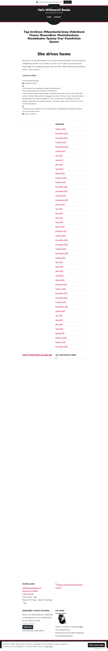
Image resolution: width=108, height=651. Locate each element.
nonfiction (56, 101)
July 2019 (58, 315)
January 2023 (60, 129)
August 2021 (60, 204)
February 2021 (60, 231)
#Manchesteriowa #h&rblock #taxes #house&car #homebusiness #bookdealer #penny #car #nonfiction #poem (52, 110)
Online (62, 101)
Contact (57, 17)
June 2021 (59, 213)
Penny (67, 101)
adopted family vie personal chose (50, 93)
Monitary (49, 101)
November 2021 (61, 191)
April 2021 (59, 222)
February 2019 (60, 338)
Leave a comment (30, 114)
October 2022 (60, 142)
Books (82, 96)
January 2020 (60, 289)
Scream (24, 104)
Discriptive (69, 98)
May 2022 (59, 164)
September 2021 (61, 200)
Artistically (79, 93)
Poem (72, 101)
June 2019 (59, 320)
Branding (25, 98)
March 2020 (60, 280)
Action (25, 93)
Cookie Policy (48, 646)
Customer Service (60, 98)
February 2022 (61, 178)
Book (53, 96)
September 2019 (61, 306)
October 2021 (60, 195)
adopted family (33, 93)
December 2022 (61, 133)
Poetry (80, 101)
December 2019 (61, 293)
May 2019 (59, 324)
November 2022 (61, 138)
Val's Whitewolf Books (54, 10)
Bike (43, 96)
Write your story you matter (37, 355)
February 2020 (61, 284)
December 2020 (61, 240)
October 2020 (60, 249)
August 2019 (60, 311)
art (69, 93)
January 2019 (60, 342)
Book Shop (75, 96)
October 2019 (60, 302)
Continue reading (29, 75)
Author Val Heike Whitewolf (31, 96)
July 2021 (58, 209)
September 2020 (61, 253)
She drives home (54, 54)
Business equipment (42, 98)
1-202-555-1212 (27, 594)
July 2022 (59, 155)
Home (49, 17)
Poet (76, 101)
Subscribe (28, 627)
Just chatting (40, 101)
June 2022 (59, 160)
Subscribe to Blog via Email (36, 611)
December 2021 (61, 187)
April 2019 (59, 329)
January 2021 (60, 235)
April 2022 (59, 169)
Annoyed (65, 93)
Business (32, 98)
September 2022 (61, 147)
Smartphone (32, 104)
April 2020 (59, 275)
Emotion (77, 98)
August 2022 (60, 151)
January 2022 (60, 182)
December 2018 (61, 346)
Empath (25, 101)
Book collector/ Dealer (63, 96)
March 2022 (60, 173)
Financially (32, 101)
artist (73, 93)
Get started (67, 2)
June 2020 (59, 267)
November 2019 (61, 298)
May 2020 (59, 271)
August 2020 (60, 258)
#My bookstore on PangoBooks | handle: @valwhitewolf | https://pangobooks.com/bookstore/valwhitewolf (41, 89)
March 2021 (59, 226)
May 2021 (59, 218)
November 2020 (61, 244)
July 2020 (59, 262)
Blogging (48, 96)
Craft (51, 98)
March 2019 (59, 333)
